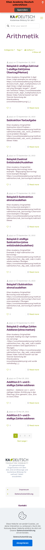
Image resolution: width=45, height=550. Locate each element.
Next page (21, 441)
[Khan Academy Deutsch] (22, 18)
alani (11, 62)
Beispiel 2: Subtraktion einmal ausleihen (20, 198)
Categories (9, 50)
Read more (34, 108)
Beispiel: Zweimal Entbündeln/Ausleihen (20, 161)
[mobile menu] (42, 18)
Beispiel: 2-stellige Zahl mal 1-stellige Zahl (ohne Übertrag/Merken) (22, 69)
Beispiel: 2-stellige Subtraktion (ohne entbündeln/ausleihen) (20, 242)
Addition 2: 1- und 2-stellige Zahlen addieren (20, 384)
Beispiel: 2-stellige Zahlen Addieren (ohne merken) (21, 328)
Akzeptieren (22, 543)
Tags (19, 50)
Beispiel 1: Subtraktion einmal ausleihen (19, 286)
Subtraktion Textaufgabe (21, 120)
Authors (29, 50)
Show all (37, 52)
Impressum (24, 489)
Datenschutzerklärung (24, 494)
